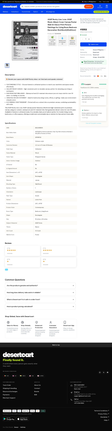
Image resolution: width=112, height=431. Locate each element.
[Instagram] (99, 372)
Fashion (35, 12)
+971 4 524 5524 (79, 403)
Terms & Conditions (101, 411)
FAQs (106, 420)
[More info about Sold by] (105, 50)
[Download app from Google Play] (9, 419)
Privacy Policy (103, 414)
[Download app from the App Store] (22, 419)
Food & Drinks (26, 12)
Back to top (56, 345)
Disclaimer (104, 417)
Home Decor (15, 12)
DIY (42, 12)
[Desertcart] (10, 6)
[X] (103, 372)
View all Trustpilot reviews (93, 123)
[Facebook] (107, 372)
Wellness (5, 12)
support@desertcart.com (82, 396)
